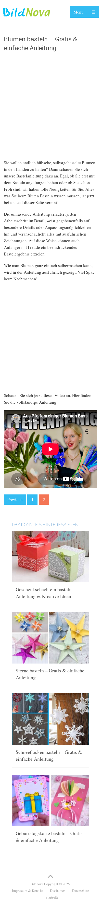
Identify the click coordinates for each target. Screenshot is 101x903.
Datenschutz (80, 890)
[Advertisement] (50, 108)
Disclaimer (57, 890)
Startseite (52, 897)
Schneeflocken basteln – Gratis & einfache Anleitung (49, 755)
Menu (79, 12)
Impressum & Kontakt (27, 890)
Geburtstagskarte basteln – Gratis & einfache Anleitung (49, 836)
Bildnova (37, 884)
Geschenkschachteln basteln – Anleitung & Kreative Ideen (45, 593)
